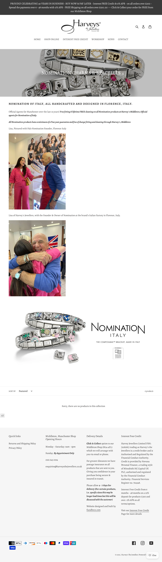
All (2, 415)
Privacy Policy (15, 448)
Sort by (12, 391)
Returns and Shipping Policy (22, 443)
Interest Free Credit (139, 510)
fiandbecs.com (93, 509)
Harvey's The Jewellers (129, 554)
